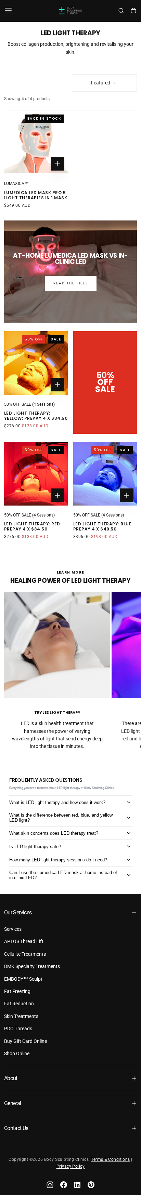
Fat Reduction (19, 1003)
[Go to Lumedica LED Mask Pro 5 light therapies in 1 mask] (36, 142)
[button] (8, 10)
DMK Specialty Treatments (32, 966)
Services (13, 929)
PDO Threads (18, 1028)
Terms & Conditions (110, 1159)
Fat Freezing (17, 991)
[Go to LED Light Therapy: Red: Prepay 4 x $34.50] (36, 474)
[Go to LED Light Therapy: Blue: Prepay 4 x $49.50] (105, 474)
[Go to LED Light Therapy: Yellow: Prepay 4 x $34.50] (36, 363)
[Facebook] (64, 1185)
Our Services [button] (17, 912)
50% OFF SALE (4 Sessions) (29, 404)
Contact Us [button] (16, 1128)
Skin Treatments (21, 1016)
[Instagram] (50, 1185)
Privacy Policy (70, 1166)
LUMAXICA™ (16, 183)
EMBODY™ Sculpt (23, 979)
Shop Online (16, 1053)
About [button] (10, 1078)
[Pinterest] (91, 1185)
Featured (100, 82)
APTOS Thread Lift (23, 941)
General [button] (12, 1103)
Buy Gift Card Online (25, 1041)
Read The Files (70, 283)
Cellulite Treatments (25, 954)
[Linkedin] (77, 1185)
